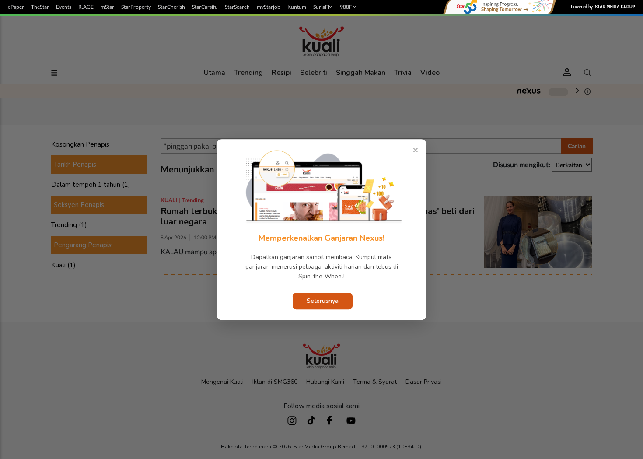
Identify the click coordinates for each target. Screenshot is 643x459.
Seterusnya (323, 301)
